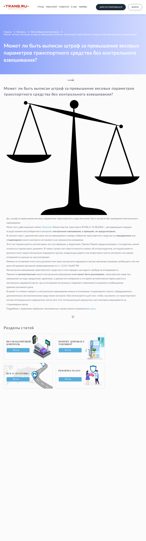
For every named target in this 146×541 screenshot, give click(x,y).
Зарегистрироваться (111, 7)
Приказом (47, 227)
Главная (8, 32)
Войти (135, 7)
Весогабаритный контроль (45, 32)
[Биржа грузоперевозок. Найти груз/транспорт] (16, 7)
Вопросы (21, 32)
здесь (93, 309)
